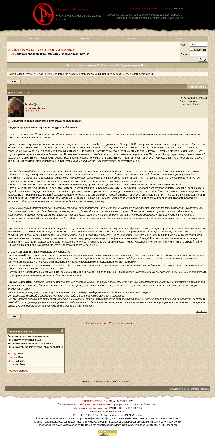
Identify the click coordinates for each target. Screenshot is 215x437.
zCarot (139, 414)
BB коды (12, 353)
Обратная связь (179, 388)
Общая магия (66, 49)
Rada (29, 103)
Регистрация (74, 65)
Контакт (182, 38)
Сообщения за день (128, 65)
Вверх (205, 388)
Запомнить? (200, 49)
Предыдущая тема (96, 323)
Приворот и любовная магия (72, 9)
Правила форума (18, 370)
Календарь (89, 65)
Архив (195, 388)
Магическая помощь (162, 8)
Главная (34, 38)
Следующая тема (119, 323)
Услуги (132, 38)
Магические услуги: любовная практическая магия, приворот (90, 404)
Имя (183, 44)
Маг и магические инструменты (90, 407)
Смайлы (12, 357)
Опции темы (196, 87)
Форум (85, 38)
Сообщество (105, 65)
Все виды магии (46, 49)
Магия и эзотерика (23, 49)
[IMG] (11, 360)
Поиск (145, 65)
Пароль (185, 54)
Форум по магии (139, 8)
